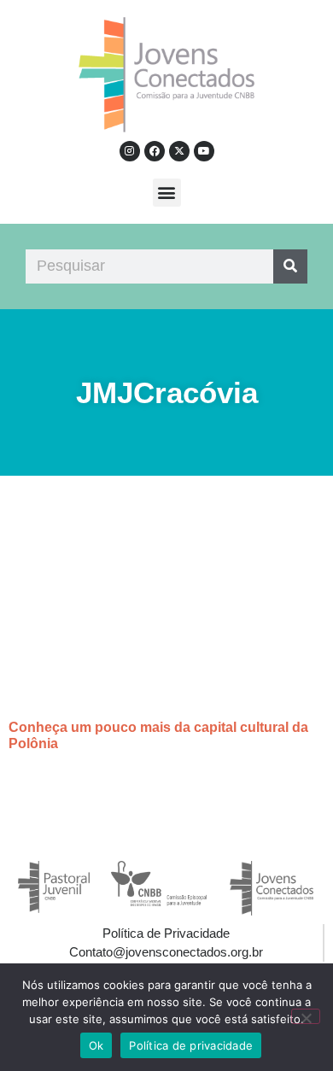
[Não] (305, 1016)
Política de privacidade (191, 1045)
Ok (96, 1045)
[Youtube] (204, 151)
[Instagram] (130, 151)
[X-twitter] (179, 151)
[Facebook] (154, 151)
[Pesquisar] (290, 266)
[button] (167, 192)
